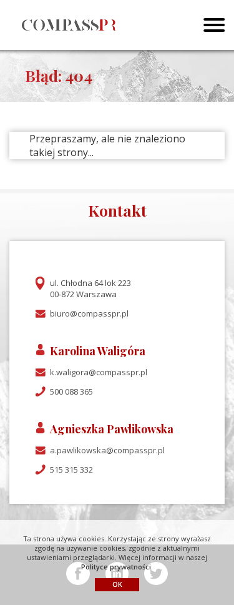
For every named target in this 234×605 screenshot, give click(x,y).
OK (117, 584)
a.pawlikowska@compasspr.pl (107, 450)
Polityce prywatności (116, 566)
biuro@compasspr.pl (89, 313)
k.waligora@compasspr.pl (98, 372)
